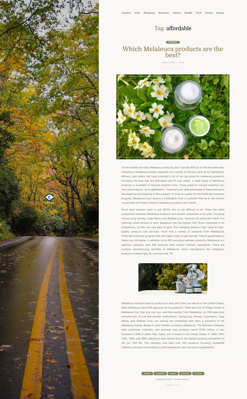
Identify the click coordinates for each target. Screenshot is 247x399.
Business (173, 42)
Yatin (181, 62)
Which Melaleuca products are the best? (173, 52)
